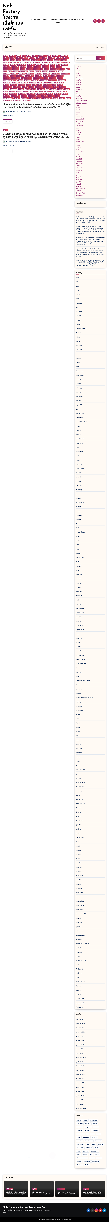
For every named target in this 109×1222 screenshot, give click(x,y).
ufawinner (21, 84)
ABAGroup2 (55, 55)
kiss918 (78, 110)
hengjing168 (37, 62)
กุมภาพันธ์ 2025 (80, 1095)
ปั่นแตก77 (5, 89)
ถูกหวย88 (60, 84)
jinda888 (6, 64)
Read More (7, 121)
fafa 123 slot (35, 60)
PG (42, 69)
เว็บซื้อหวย (32, 98)
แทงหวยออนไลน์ (18, 100)
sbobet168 (47, 76)
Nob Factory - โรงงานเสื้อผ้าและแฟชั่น (13, 18)
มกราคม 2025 (80, 1100)
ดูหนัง (54, 84)
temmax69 (32, 82)
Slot (46, 78)
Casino (66, 58)
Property (14, 73)
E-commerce (26, 60)
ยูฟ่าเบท (34, 89)
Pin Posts (57, 22)
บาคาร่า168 (39, 87)
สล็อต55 (67, 89)
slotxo (77, 94)
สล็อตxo (78, 139)
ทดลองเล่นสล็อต (7, 87)
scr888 (54, 76)
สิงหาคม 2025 (80, 1070)
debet (18, 60)
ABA (49, 55)
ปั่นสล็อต (56, 87)
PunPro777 (30, 73)
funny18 (64, 60)
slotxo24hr (28, 80)
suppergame (61, 80)
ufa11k (45, 82)
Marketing (45, 67)
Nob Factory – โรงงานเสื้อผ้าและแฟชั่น (24, 1207)
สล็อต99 (42, 91)
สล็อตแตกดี (50, 93)
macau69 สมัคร (80, 1134)
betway (39, 58)
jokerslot (78, 135)
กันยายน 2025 (80, 1066)
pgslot (78, 87)
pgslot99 (45, 71)
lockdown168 (7, 67)
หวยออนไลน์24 (15, 96)
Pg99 (92, 1134)
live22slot (65, 64)
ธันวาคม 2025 (80, 1053)
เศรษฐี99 (62, 98)
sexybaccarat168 (26, 78)
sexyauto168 (15, 78)
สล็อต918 (26, 91)
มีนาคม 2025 (80, 1091)
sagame (13, 76)
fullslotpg (57, 60)
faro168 (43, 60)
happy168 (23, 62)
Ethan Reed (9, 111)
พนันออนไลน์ (13, 89)
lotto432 (23, 67)
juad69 (38, 64)
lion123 (52, 64)
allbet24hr (64, 55)
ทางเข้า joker (79, 121)
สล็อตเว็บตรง (31, 93)
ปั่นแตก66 (62, 87)
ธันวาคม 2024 (80, 1104)
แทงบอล (68, 98)
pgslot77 (38, 71)
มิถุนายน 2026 (80, 1028)
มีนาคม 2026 (80, 1040)
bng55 (45, 58)
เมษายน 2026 (80, 1036)
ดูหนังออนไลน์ (80, 119)
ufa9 (56, 82)
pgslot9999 (53, 71)
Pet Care (36, 69)
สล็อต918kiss (34, 91)
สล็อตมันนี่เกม (62, 91)
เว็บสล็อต (55, 98)
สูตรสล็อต (64, 93)
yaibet (34, 84)
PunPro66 (22, 73)
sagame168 (20, 76)
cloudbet (6, 60)
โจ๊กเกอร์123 (27, 100)
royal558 (6, 76)
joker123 (78, 66)
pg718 (62, 69)
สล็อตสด (5, 93)
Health (30, 62)
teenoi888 (24, 82)
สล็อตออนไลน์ (13, 93)
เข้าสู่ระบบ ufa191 (8, 98)
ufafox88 (13, 84)
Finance (50, 60)
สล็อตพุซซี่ (54, 91)
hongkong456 (47, 62)
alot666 (5, 58)
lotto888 (30, 67)
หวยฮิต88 (44, 96)
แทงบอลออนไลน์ (7, 100)
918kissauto (42, 55)
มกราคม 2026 (80, 1049)
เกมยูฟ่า (58, 96)
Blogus (59, 1219)
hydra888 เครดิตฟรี (58, 62)
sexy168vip (6, 78)
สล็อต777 (12, 91)
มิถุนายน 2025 (80, 1078)
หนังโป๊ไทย (79, 98)
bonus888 (51, 58)
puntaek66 (38, 73)
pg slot (78, 107)
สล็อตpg (48, 91)
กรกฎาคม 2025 (80, 1074)
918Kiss (35, 55)
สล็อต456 (60, 89)
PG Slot (46, 69)
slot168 (59, 78)
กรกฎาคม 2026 (80, 1023)
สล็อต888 (19, 91)
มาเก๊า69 (27, 89)
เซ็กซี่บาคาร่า (24, 98)
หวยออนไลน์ (79, 195)
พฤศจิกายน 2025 (81, 1057)
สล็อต (47, 89)
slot (77, 114)
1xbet (18, 55)
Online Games (7, 69)
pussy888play (55, 73)
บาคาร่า (32, 87)
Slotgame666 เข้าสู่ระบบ (10, 80)
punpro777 (79, 191)
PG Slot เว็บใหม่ (55, 69)
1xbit (23, 55)
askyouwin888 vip (22, 58)
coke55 (13, 60)
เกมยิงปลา (51, 96)
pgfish (10, 71)
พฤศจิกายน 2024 (81, 1108)
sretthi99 (36, 80)
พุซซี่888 (21, 89)
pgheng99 (79, 168)
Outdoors (16, 69)
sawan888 (39, 76)
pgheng (16, 71)
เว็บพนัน (39, 98)
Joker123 (13, 64)
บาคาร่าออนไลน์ (48, 87)
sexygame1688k (38, 78)
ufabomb (6, 84)
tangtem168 (7, 82)
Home (33, 19)
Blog (38, 19)
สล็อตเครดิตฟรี (22, 93)
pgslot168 (86, 1137)
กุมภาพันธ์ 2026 (80, 1045)
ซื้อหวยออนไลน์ (80, 193)
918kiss (78, 145)
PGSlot (31, 71)
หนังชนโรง (79, 150)
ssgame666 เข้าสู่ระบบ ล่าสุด (48, 80)
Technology (16, 82)
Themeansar (67, 1219)
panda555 (29, 69)
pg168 (77, 69)
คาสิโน (39, 84)
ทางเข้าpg (25, 87)
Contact (44, 19)
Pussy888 (46, 73)
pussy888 (79, 89)
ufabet (61, 82)
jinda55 (67, 62)
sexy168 (60, 76)
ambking (12, 58)
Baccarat (32, 58)
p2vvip (22, 69)
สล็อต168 (53, 89)
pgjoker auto (23, 71)
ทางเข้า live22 (17, 87)
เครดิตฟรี (17, 98)
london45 (16, 67)
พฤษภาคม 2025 (80, 1083)
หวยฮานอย (24, 96)
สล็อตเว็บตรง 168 (40, 93)
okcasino (59, 67)
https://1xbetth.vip (81, 100)
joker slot (78, 123)
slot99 (78, 73)
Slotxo (21, 80)
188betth (12, 55)
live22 (58, 64)
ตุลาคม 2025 (79, 1061)
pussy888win (65, 73)
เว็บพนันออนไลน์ (47, 98)
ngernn (52, 67)
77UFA (29, 55)
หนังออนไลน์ (6, 96)
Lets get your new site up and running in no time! (66, 19)
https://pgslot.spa (81, 103)
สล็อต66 (5, 91)
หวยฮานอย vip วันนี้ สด (34, 96)
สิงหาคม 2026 (80, 1019)
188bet (5, 55)
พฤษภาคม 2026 (80, 1032)
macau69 (38, 67)
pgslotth (61, 71)
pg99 (4, 71)
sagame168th (30, 76)
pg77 (67, 69)
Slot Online (52, 78)
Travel (39, 82)
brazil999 (59, 58)
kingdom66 (45, 64)
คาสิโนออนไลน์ (47, 84)
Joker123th (30, 64)
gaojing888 (6, 62)
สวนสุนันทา (57, 93)
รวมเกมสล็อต (41, 89)
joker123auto (22, 64)
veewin (28, 84)
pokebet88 (6, 73)
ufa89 (51, 82)
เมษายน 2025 (80, 1087)
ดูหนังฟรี (78, 156)
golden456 (15, 62)
